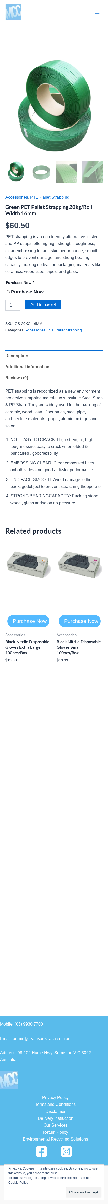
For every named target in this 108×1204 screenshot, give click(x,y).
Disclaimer (56, 1111)
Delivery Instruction (55, 1118)
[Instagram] (66, 1151)
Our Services (56, 1125)
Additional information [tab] (27, 366)
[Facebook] (41, 1151)
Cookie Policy (18, 1183)
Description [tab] (16, 355)
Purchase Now (20, 283)
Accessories (16, 197)
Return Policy (55, 1132)
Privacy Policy (55, 1097)
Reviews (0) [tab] (16, 378)
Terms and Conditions (55, 1104)
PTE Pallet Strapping (49, 197)
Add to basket (43, 304)
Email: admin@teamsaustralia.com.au (35, 1038)
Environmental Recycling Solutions (55, 1139)
